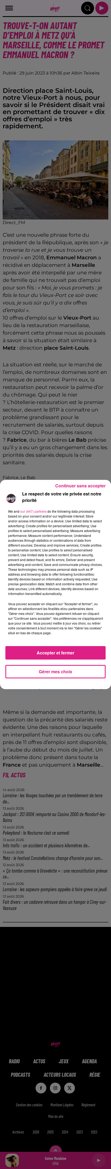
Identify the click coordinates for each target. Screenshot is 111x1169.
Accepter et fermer (55, 653)
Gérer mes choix (55, 671)
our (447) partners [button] (33, 511)
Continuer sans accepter (80, 486)
